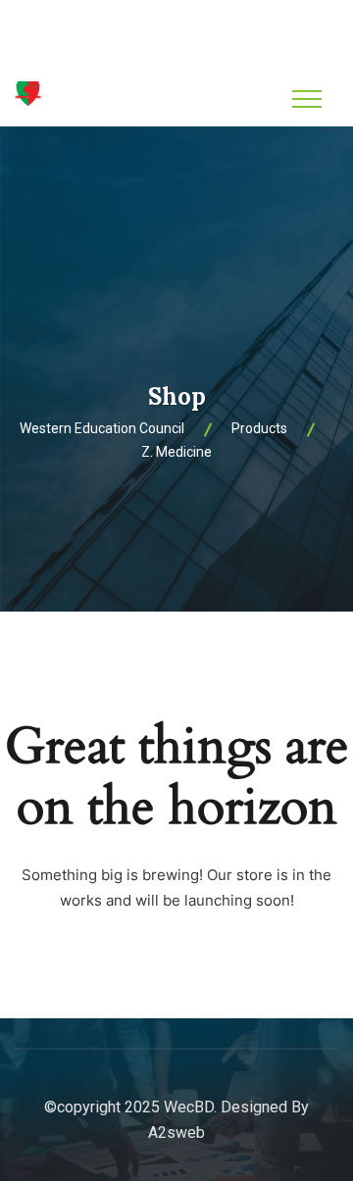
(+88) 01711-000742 (188, 47)
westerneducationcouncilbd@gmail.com (188, 21)
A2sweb (176, 1132)
